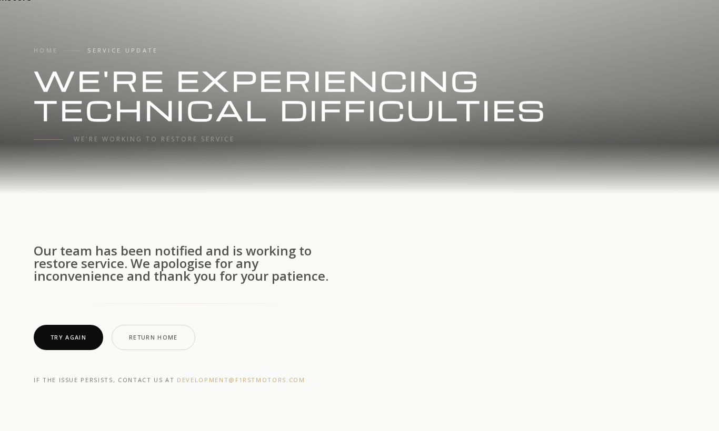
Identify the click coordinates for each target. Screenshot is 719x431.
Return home (153, 337)
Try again (68, 337)
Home (46, 50)
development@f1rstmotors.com (241, 380)
